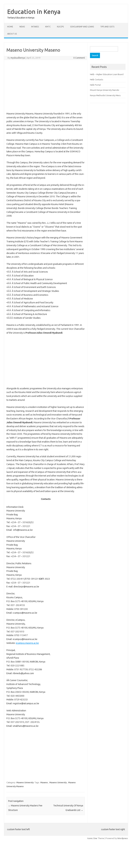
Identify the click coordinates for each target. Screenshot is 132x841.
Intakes (35, 27)
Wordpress (122, 838)
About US (12, 34)
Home (10, 27)
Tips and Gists (107, 27)
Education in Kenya (34, 11)
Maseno (44, 782)
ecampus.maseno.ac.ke (27, 643)
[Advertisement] (45, 86)
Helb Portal (95, 85)
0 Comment (79, 57)
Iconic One (92, 838)
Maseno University (25, 782)
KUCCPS (60, 27)
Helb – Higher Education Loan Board (106, 74)
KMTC (48, 27)
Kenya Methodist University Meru (105, 95)
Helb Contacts (96, 79)
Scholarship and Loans (82, 27)
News (22, 27)
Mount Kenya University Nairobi (104, 90)
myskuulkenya (18, 57)
